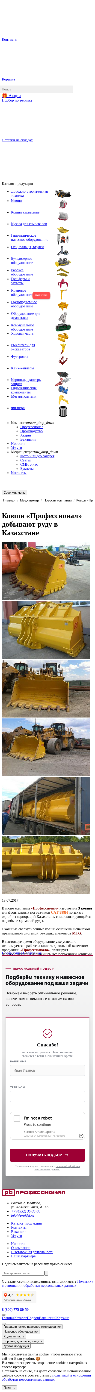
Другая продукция (16, 1346)
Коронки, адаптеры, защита (23, 1341)
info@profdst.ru (22, 1215)
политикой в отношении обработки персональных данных (46, 1377)
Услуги (16, 448)
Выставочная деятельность (32, 1252)
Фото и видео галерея (37, 456)
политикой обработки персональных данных (57, 1167)
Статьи (25, 460)
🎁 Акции (11, 95)
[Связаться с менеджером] (4, 1323)
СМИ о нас (29, 464)
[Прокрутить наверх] (4, 1315)
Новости (18, 443)
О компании (20, 1248)
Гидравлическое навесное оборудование (32, 1326)
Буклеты (27, 468)
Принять (9, 1387)
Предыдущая (12, 953)
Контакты (19, 473)
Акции (25, 435)
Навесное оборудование (21, 1331)
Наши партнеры (23, 1256)
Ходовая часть (14, 1336)
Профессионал (31, 427)
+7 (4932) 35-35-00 (25, 1211)
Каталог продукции (26, 1223)
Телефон (17, 1087)
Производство (31, 431)
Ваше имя (18, 1061)
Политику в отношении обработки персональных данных (47, 1283)
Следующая (32, 953)
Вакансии (28, 439)
